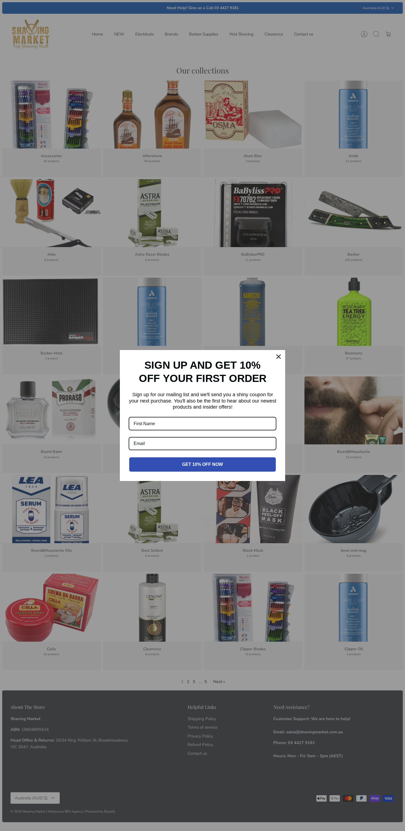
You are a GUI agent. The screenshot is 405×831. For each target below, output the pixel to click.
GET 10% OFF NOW (202, 464)
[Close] (278, 356)
